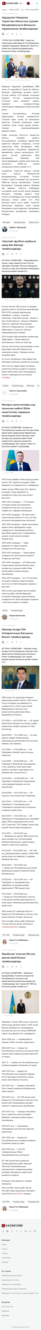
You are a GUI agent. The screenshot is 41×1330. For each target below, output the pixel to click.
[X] (20, 34)
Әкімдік (6, 222)
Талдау (5, 1253)
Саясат (5, 1249)
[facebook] (16, 1231)
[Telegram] (12, 34)
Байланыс (6, 1311)
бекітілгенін (18, 1193)
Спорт (5, 386)
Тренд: (4, 9)
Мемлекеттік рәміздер (11, 1284)
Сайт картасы (7, 1307)
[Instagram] (3, 34)
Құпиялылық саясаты (10, 1280)
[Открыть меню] (37, 3)
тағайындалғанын (10, 927)
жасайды (6, 377)
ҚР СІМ (6, 935)
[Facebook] (16, 34)
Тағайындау (19, 222)
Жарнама (5, 1315)
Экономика (6, 1258)
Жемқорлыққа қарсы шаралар (14, 1289)
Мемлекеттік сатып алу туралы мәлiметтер (20, 1293)
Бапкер (30, 386)
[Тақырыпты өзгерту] (29, 3)
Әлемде (5, 1262)
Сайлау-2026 (14, 10)
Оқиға (4, 1244)
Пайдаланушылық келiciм (12, 1275)
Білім (5, 610)
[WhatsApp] (7, 34)
